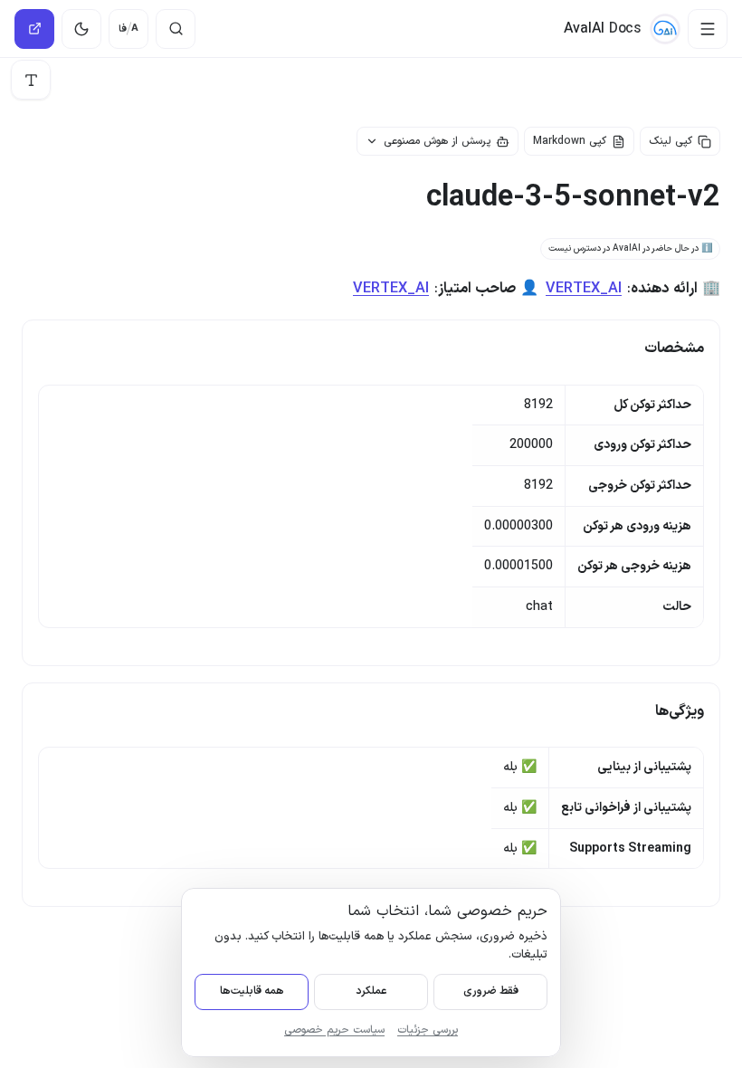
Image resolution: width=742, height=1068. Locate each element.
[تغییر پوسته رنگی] (81, 29)
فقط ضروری (490, 991)
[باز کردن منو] (708, 29)
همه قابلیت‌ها (252, 991)
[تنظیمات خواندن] (31, 80)
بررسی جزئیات (427, 1030)
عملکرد (371, 991)
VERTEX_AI (584, 289)
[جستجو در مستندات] (175, 29)
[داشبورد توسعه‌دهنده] (34, 29)
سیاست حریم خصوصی (334, 1030)
